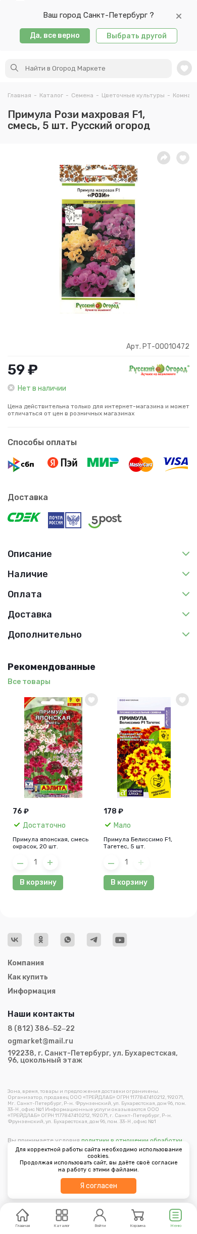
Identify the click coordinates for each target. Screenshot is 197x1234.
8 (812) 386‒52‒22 (41, 1028)
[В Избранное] (91, 699)
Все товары (29, 681)
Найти (14, 68)
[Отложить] (182, 157)
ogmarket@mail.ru (40, 1041)
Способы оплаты (42, 442)
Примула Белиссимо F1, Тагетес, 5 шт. (138, 843)
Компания (26, 963)
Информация (32, 991)
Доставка (28, 497)
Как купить (28, 977)
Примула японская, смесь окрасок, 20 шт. (50, 843)
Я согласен (98, 1186)
